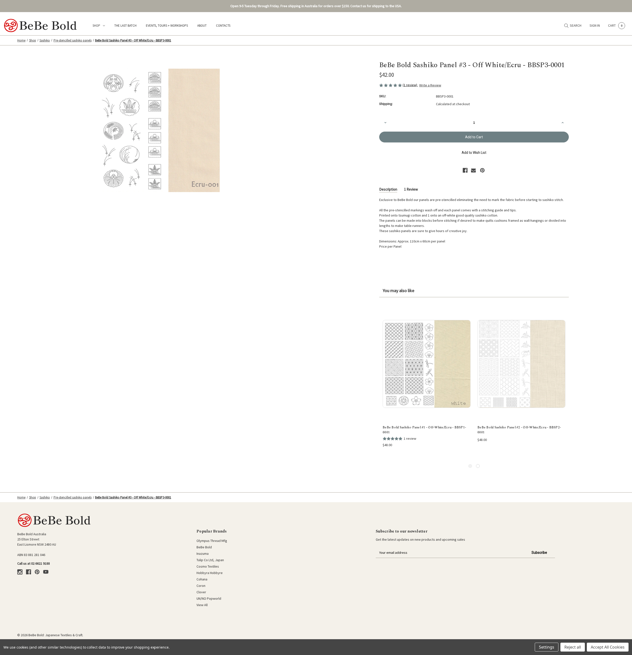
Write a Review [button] (430, 85)
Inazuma (203, 553)
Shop (96, 25)
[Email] (473, 170)
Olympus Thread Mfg (212, 540)
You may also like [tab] (398, 290)
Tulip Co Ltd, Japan (210, 560)
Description (388, 189)
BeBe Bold (204, 547)
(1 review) (410, 85)
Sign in (595, 25)
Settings (546, 647)
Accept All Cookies (608, 647)
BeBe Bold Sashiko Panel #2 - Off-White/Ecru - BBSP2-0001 (519, 430)
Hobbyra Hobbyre (210, 573)
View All (202, 605)
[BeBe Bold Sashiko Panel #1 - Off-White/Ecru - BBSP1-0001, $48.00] (427, 364)
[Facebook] (465, 170)
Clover (201, 592)
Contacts (223, 25)
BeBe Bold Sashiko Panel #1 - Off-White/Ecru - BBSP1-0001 (424, 430)
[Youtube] (45, 572)
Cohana (202, 579)
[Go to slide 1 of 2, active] (470, 466)
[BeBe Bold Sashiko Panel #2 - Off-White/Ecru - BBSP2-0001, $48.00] (521, 364)
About (202, 25)
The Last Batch (125, 25)
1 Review (411, 189)
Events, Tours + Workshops (167, 25)
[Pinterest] (482, 170)
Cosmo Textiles (208, 566)
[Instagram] (19, 572)
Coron (201, 585)
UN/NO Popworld (209, 598)
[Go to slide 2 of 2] (478, 466)
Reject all (572, 647)
